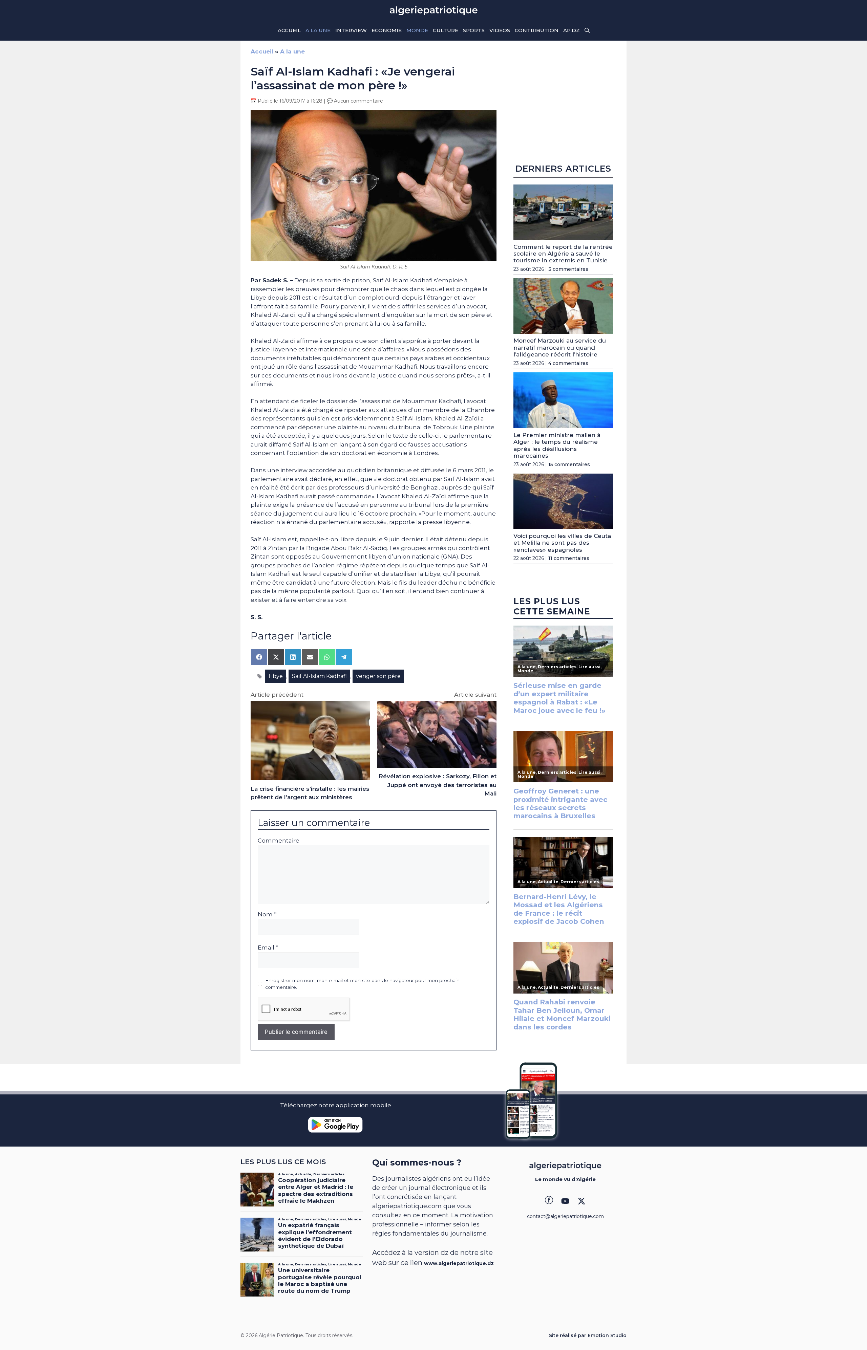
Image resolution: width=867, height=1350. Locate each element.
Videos (499, 30)
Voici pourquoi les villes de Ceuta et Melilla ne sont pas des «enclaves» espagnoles (562, 542)
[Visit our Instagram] (565, 1201)
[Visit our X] (581, 1201)
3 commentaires (568, 269)
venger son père (378, 676)
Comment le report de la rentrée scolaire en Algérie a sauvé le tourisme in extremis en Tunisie (563, 253)
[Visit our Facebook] (549, 1201)
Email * (268, 947)
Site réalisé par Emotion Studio (588, 1335)
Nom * (267, 914)
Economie (387, 30)
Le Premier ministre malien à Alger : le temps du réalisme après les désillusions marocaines (556, 445)
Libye (276, 676)
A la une (318, 30)
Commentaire (278, 840)
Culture (445, 30)
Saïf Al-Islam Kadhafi (319, 676)
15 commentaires (569, 464)
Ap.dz (571, 30)
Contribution (536, 30)
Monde (417, 30)
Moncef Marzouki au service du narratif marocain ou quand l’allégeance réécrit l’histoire (559, 347)
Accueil (289, 30)
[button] (587, 30)
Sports (474, 30)
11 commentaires (568, 558)
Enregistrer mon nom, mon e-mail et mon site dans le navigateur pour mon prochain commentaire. (362, 984)
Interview (351, 30)
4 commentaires (568, 363)
